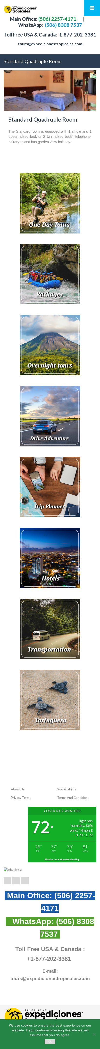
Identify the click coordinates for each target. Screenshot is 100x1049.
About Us (17, 789)
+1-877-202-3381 (49, 958)
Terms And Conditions (73, 798)
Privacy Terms (21, 798)
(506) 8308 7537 (63, 25)
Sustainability (66, 789)
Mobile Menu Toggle (92, 8)
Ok (50, 1041)
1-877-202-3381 (77, 34)
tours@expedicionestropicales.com (50, 43)
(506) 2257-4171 (56, 19)
